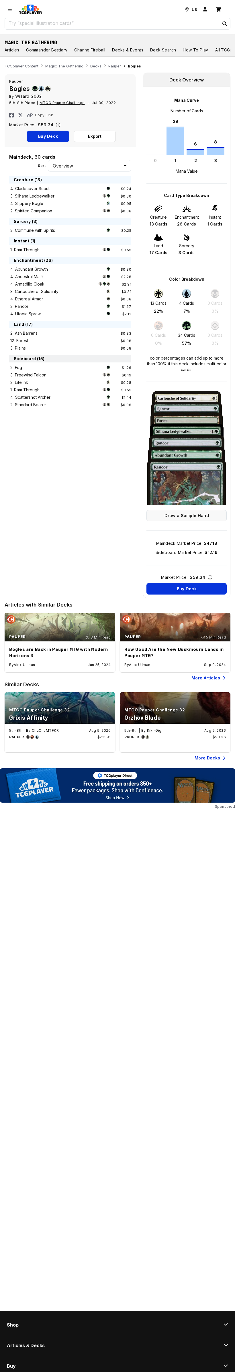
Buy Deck (48, 136)
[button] (224, 23)
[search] (112, 23)
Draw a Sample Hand (186, 515)
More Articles (205, 677)
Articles (12, 49)
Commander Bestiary (46, 49)
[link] (30, 9)
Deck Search (163, 49)
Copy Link (44, 115)
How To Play (195, 49)
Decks (95, 66)
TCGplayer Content (21, 66)
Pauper (114, 66)
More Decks (207, 757)
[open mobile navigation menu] (10, 9)
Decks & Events (127, 49)
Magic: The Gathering (31, 42)
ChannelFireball (89, 49)
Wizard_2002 (28, 96)
